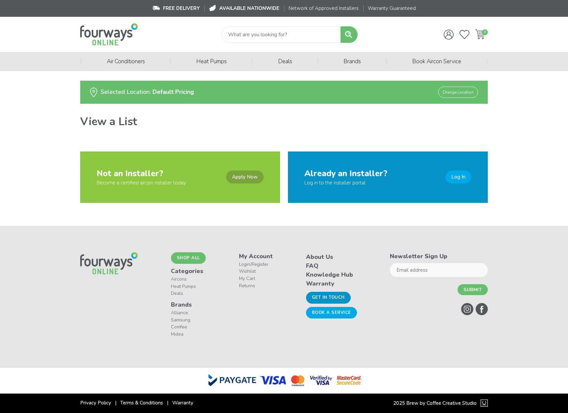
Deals (285, 61)
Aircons (179, 279)
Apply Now (245, 177)
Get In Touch (328, 297)
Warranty (320, 284)
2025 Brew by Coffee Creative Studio (435, 403)
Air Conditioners (126, 61)
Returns (247, 286)
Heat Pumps (211, 61)
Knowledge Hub (329, 275)
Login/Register (254, 264)
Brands (352, 61)
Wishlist (247, 271)
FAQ (312, 266)
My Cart (247, 278)
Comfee (179, 327)
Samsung (180, 320)
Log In (458, 177)
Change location (458, 92)
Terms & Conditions (141, 402)
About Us (319, 257)
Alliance (179, 313)
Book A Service (331, 313)
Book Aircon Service (436, 61)
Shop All (188, 258)
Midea (177, 334)
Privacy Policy (95, 402)
